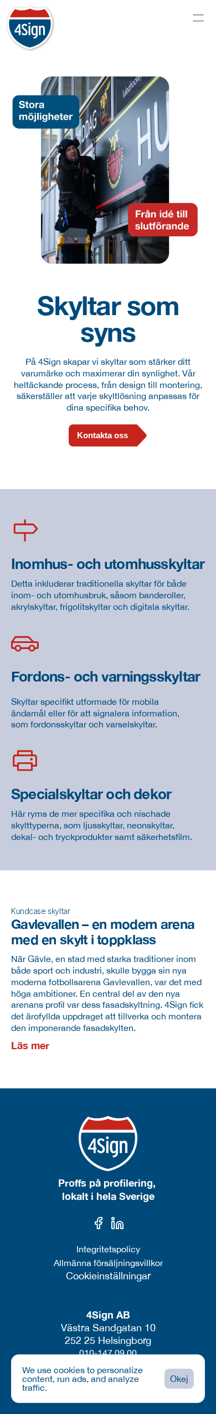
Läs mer (30, 1045)
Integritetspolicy (108, 1249)
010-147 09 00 (108, 1353)
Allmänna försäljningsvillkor (108, 1263)
